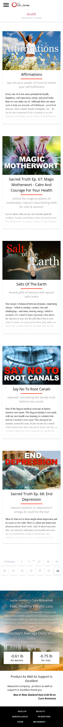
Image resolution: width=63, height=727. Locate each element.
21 (13, 571)
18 (47, 561)
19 (56, 561)
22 (22, 571)
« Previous (9, 561)
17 (39, 561)
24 (40, 571)
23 (31, 571)
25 (48, 571)
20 (4, 571)
